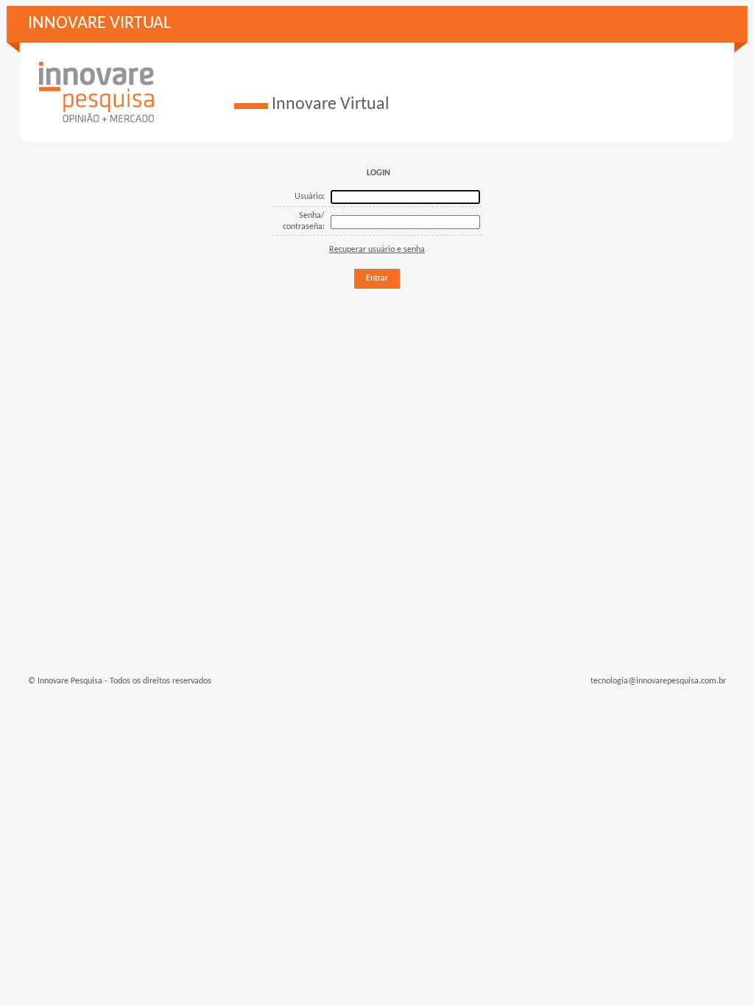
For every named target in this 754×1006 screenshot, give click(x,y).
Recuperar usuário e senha (377, 249)
